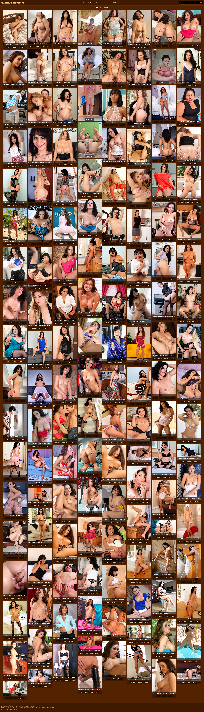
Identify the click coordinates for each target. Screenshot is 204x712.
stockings (171, 199)
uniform (46, 288)
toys (21, 87)
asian (114, 164)
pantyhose (157, 199)
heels (47, 85)
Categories (99, 3)
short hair (145, 246)
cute (109, 164)
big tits (144, 126)
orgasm (132, 246)
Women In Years (13, 2)
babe (23, 127)
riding (39, 125)
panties (120, 282)
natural (13, 127)
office (170, 319)
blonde (40, 406)
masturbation (70, 204)
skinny (112, 243)
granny (8, 47)
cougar (46, 244)
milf (43, 46)
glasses (190, 581)
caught (190, 661)
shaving (15, 205)
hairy (120, 86)
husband (39, 244)
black (145, 47)
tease (31, 165)
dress (46, 328)
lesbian (138, 324)
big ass (70, 46)
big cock (21, 47)
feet (183, 242)
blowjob (59, 46)
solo (36, 85)
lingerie (167, 121)
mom (83, 435)
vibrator (139, 463)
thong (145, 166)
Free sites (108, 3)
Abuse (17, 709)
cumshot (21, 361)
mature (48, 46)
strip (122, 442)
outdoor (89, 196)
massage (133, 682)
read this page (42, 707)
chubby (81, 83)
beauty (31, 46)
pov (65, 46)
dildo (131, 87)
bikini (120, 638)
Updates (91, 3)
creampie (9, 698)
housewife (120, 46)
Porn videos (117, 3)
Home (83, 3)
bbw (180, 124)
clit (111, 402)
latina (14, 47)
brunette (164, 239)
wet (83, 355)
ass (193, 45)
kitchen (15, 678)
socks (163, 279)
